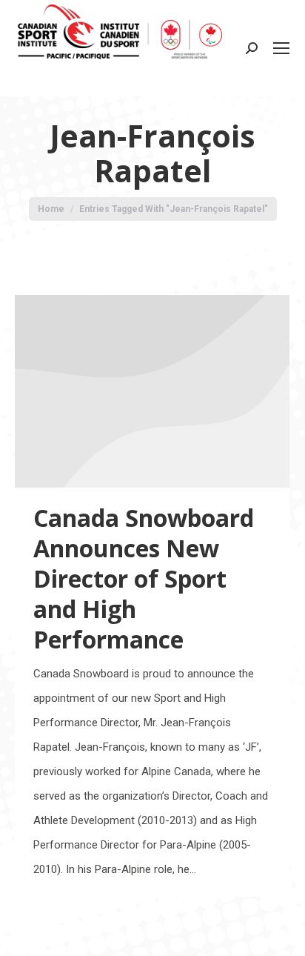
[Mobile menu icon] (281, 48)
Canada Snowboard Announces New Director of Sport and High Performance (143, 578)
